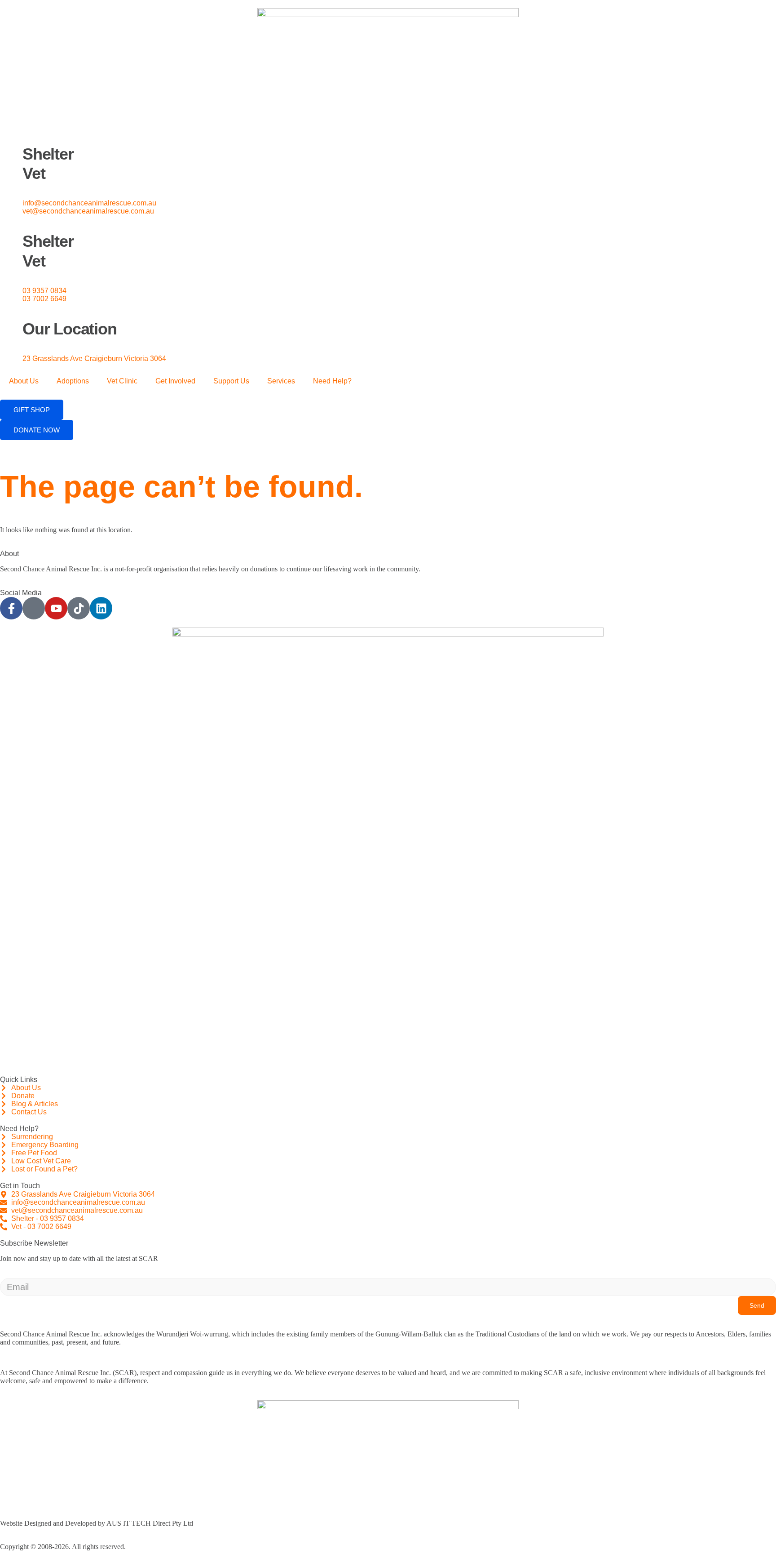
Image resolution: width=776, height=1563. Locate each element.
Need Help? (332, 381)
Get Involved (175, 381)
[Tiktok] (78, 608)
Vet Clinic (122, 381)
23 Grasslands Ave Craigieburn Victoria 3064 (94, 358)
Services (281, 381)
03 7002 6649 (44, 299)
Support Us (231, 381)
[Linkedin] (101, 608)
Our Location (69, 329)
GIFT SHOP (31, 410)
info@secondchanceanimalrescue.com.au (89, 203)
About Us (24, 381)
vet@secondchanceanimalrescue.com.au (88, 211)
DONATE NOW (36, 430)
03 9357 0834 (44, 290)
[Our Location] (11, 314)
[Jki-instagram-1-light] (33, 608)
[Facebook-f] (11, 608)
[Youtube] (56, 608)
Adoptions (73, 381)
